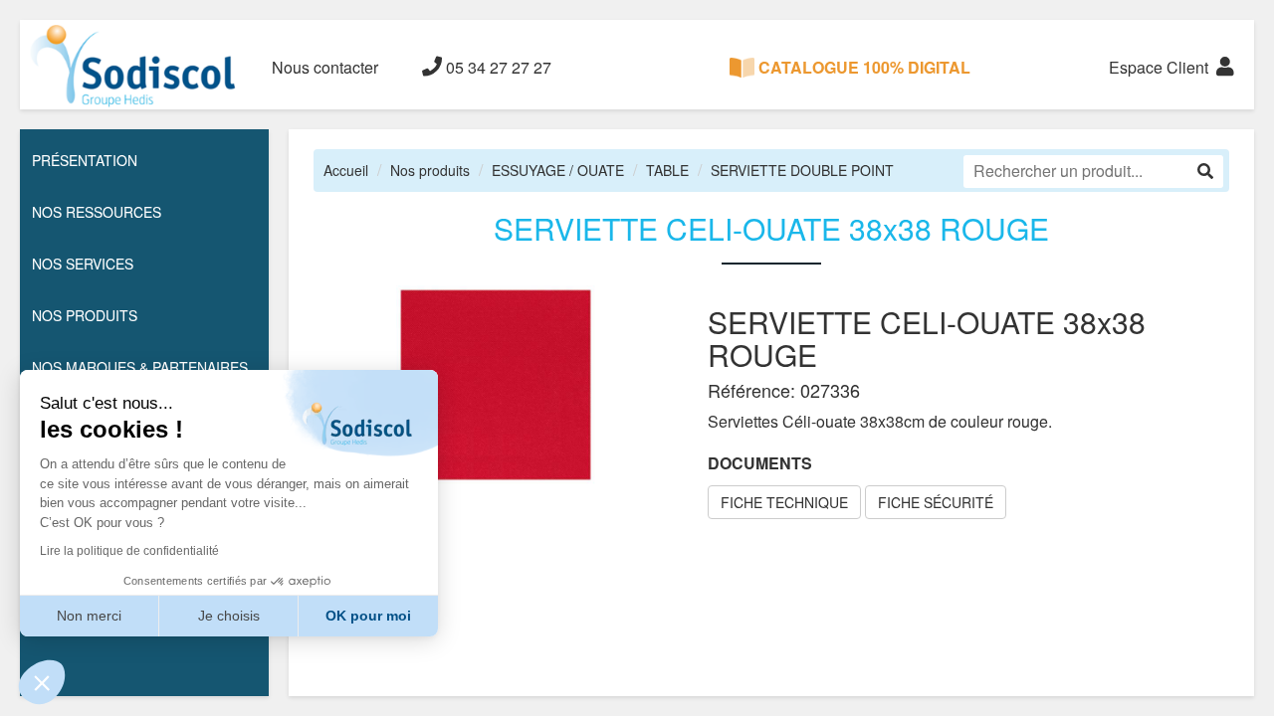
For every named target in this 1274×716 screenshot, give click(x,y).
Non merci (89, 616)
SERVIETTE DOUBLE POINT (802, 170)
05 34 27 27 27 (496, 67)
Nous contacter (325, 67)
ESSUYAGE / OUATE (558, 170)
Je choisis (229, 616)
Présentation (84, 160)
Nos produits (430, 170)
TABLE (667, 170)
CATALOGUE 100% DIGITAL (862, 67)
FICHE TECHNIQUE (784, 502)
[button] (42, 682)
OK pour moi (368, 616)
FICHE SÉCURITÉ (935, 502)
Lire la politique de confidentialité (129, 551)
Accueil (345, 170)
